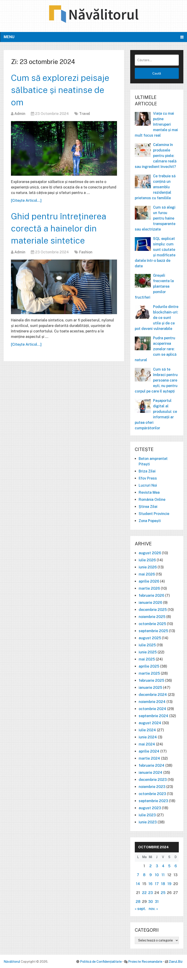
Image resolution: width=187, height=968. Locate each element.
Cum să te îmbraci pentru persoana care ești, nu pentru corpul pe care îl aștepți (156, 380)
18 (163, 884)
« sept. (140, 909)
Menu (9, 37)
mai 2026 (147, 574)
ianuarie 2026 (150, 602)
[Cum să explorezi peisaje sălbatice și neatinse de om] (64, 148)
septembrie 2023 (153, 801)
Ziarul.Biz (176, 961)
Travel (84, 113)
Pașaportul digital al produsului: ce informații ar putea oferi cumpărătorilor (156, 414)
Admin (19, 113)
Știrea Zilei (148, 506)
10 (157, 875)
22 (144, 893)
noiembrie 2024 (152, 702)
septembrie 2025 (153, 631)
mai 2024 (147, 744)
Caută (156, 73)
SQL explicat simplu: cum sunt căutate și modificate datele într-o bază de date (155, 252)
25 (163, 893)
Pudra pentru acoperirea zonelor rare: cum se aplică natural (156, 349)
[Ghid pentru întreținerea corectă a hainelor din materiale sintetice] (64, 287)
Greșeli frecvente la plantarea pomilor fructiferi (154, 286)
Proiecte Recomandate (145, 961)
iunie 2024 (148, 737)
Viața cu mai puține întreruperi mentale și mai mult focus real (156, 124)
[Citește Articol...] (26, 200)
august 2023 (150, 808)
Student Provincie (154, 514)
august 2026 (150, 553)
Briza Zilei (147, 471)
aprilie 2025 (149, 666)
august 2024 (150, 723)
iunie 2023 (148, 822)
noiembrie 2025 (152, 617)
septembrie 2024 (153, 716)
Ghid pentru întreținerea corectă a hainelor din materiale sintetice (58, 228)
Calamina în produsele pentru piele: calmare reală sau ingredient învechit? (156, 156)
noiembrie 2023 (152, 787)
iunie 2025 (148, 652)
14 (138, 884)
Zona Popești (150, 521)
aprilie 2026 (149, 581)
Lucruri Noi (148, 485)
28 (138, 901)
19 (169, 884)
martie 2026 (149, 588)
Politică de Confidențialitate (101, 961)
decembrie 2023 (153, 779)
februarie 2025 (151, 680)
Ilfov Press (148, 478)
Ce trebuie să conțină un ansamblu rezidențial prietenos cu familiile (155, 187)
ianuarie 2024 (150, 772)
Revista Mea (149, 492)
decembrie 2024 (153, 694)
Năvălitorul (12, 961)
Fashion (85, 252)
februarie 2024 (151, 765)
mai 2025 (147, 659)
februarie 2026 (151, 595)
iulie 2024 (147, 730)
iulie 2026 (147, 560)
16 (150, 884)
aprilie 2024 (149, 751)
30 (150, 901)
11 (163, 875)
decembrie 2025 (153, 609)
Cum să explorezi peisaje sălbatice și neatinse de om (60, 90)
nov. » (153, 909)
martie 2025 (149, 673)
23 (150, 893)
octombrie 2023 (152, 794)
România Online (152, 499)
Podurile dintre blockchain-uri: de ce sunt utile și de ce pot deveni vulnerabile (156, 318)
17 (157, 884)
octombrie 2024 (152, 709)
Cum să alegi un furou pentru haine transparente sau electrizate (155, 218)
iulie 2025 (147, 645)
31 (157, 901)
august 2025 (150, 638)
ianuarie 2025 (150, 687)
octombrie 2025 (152, 624)
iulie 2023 (147, 815)
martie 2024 (149, 758)
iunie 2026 (148, 567)
